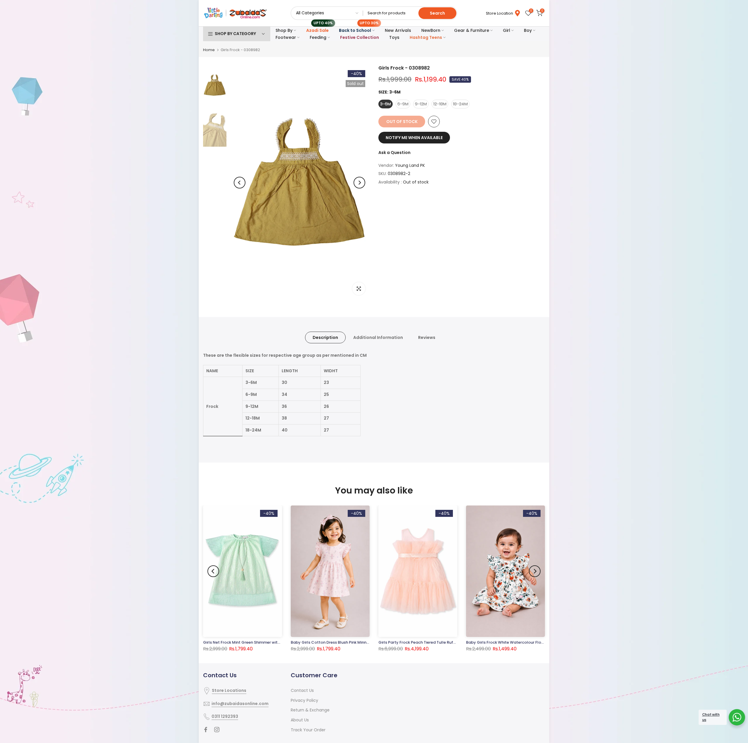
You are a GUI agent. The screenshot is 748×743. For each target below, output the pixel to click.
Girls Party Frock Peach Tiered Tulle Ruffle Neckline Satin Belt (436, 642)
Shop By (284, 30)
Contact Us (302, 690)
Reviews (426, 337)
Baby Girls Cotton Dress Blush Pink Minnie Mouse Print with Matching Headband (367, 642)
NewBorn (430, 30)
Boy (528, 30)
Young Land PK (410, 165)
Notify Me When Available (414, 138)
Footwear (286, 37)
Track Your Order (308, 730)
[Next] (359, 182)
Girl (506, 30)
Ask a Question (394, 152)
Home (209, 50)
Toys (394, 37)
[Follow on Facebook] (205, 729)
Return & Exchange (310, 710)
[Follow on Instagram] (216, 729)
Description (325, 337)
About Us (300, 720)
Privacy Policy (304, 700)
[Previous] (239, 182)
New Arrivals (398, 30)
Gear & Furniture (471, 30)
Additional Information (378, 337)
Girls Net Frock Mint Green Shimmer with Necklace (251, 642)
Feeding (318, 37)
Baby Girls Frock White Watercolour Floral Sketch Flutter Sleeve (527, 642)
